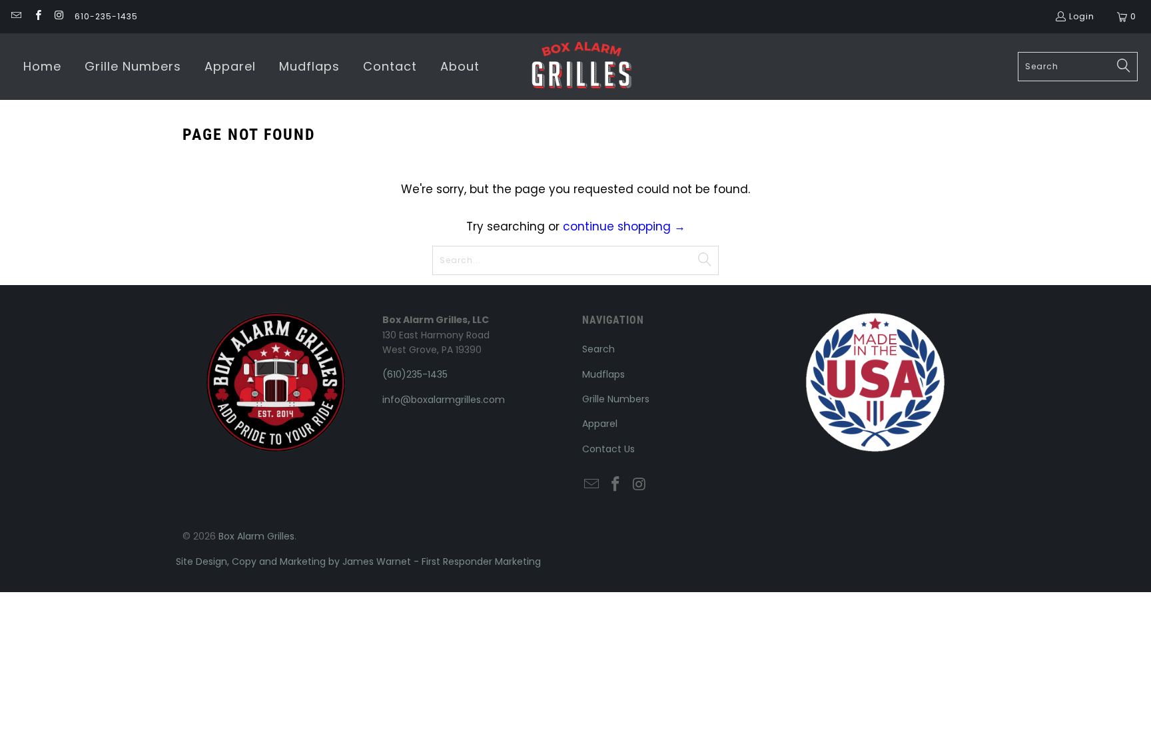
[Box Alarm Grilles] (581, 66)
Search (598, 349)
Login (1081, 16)
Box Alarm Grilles (256, 536)
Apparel (599, 423)
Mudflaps (603, 374)
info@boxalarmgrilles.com (443, 399)
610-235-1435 (106, 16)
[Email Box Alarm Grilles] (15, 16)
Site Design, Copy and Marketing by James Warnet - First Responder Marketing (358, 561)
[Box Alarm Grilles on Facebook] (37, 16)
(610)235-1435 (415, 374)
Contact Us (608, 449)
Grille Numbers (615, 399)
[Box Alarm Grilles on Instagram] (59, 16)
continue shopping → (624, 226)
